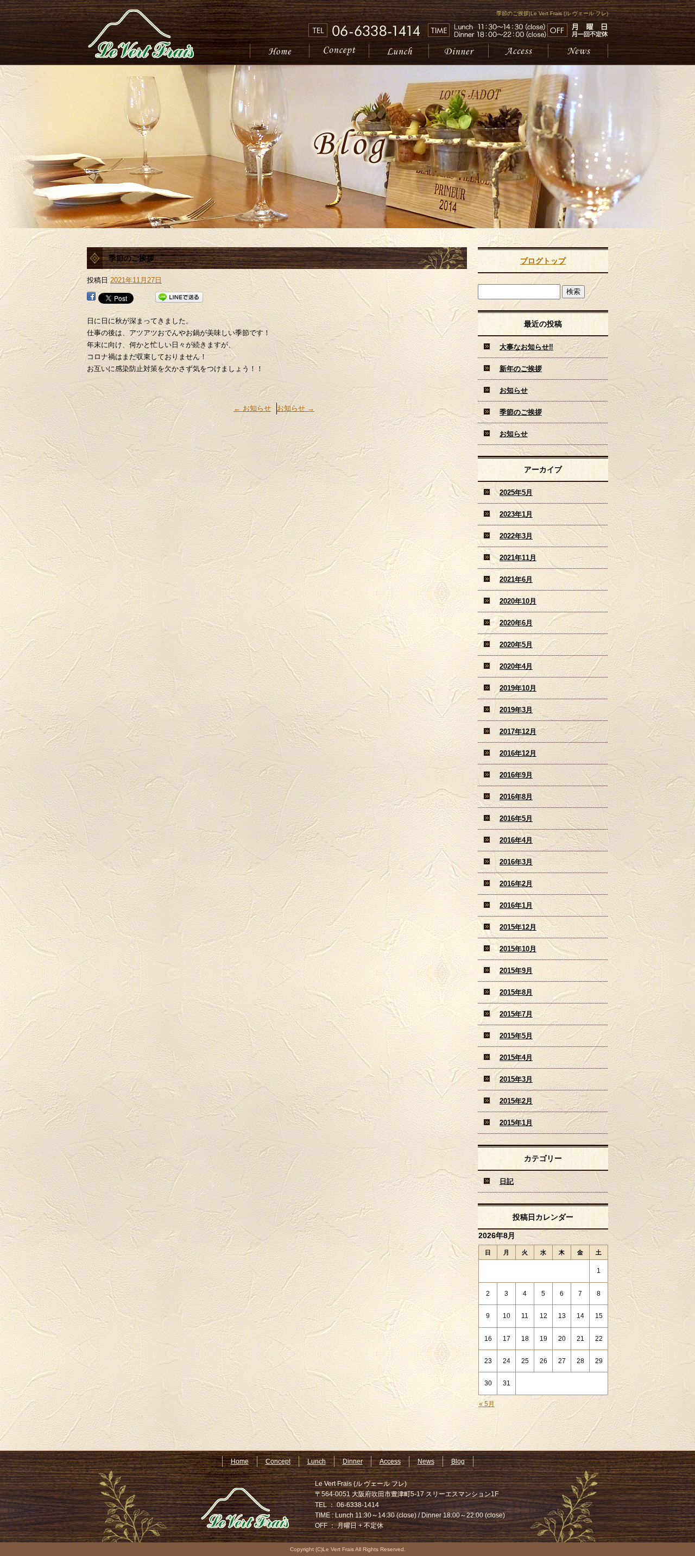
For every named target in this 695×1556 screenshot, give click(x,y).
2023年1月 (516, 514)
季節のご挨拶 (521, 412)
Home (279, 51)
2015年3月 (516, 1079)
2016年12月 (518, 753)
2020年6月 (516, 623)
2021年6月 (516, 579)
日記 (507, 1181)
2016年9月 (516, 775)
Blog (458, 1461)
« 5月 (487, 1404)
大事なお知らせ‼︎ (526, 347)
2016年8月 (516, 797)
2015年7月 (516, 1014)
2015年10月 (518, 949)
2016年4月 (516, 840)
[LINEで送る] (179, 297)
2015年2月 (516, 1101)
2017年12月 (518, 731)
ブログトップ (543, 260)
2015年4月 (516, 1057)
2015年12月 (518, 927)
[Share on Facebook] (91, 297)
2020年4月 (516, 666)
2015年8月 (516, 992)
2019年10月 (518, 688)
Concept (339, 51)
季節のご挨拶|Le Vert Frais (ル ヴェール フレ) (552, 13)
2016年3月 (516, 862)
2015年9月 (516, 971)
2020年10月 (518, 601)
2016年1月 (516, 905)
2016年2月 (516, 884)
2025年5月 (516, 492)
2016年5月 (516, 818)
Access (518, 51)
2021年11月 (518, 558)
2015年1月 (516, 1123)
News (578, 51)
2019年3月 (516, 710)
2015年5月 (516, 1036)
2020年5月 (516, 645)
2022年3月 (516, 536)
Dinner (459, 51)
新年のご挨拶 (521, 369)
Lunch (399, 51)
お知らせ (252, 408)
